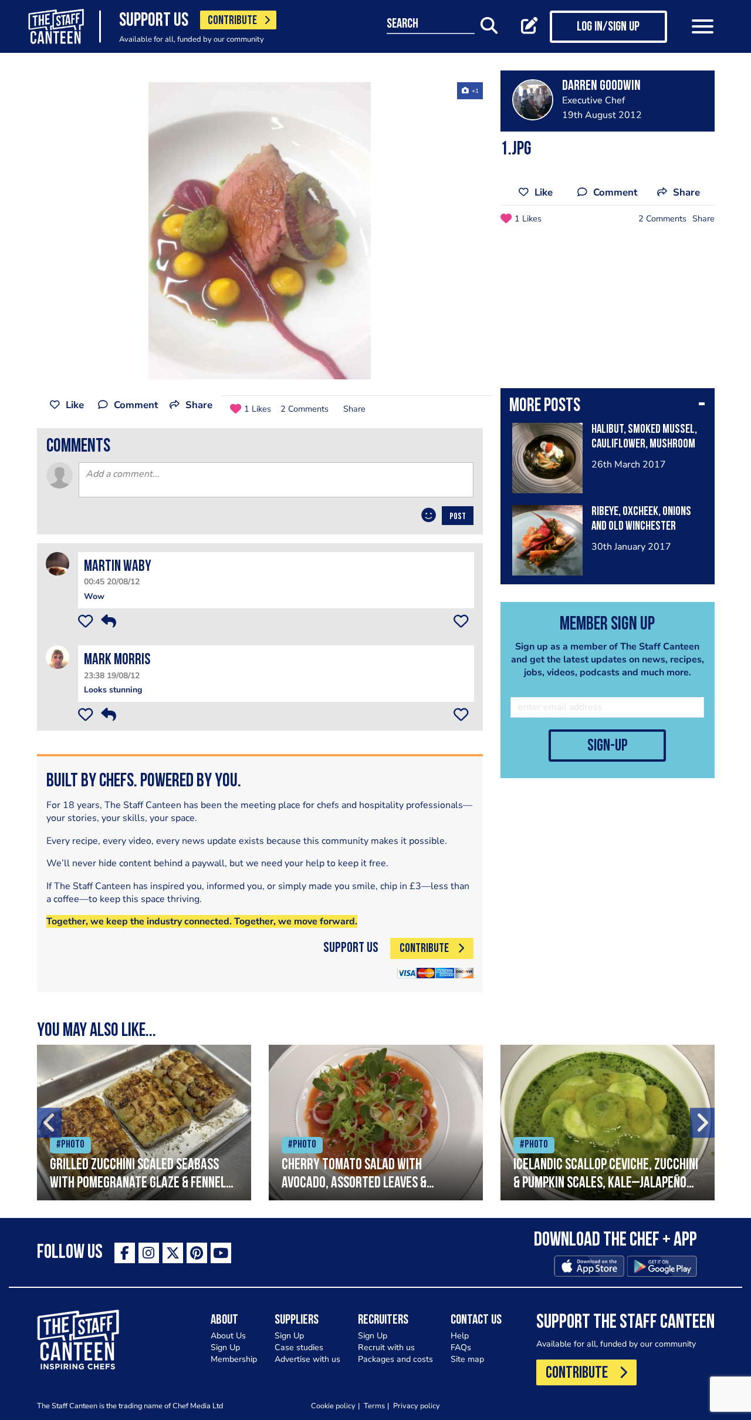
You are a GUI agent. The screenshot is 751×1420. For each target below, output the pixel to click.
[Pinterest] (197, 1253)
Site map (467, 1359)
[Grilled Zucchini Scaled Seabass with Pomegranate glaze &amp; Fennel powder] (144, 1122)
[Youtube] (221, 1253)
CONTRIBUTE (232, 21)
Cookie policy (333, 1406)
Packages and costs (395, 1359)
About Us (228, 1335)
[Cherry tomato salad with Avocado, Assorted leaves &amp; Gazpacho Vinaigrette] (376, 1122)
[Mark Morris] (57, 656)
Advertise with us (307, 1359)
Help (460, 1335)
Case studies (299, 1347)
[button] (607, 407)
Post (457, 516)
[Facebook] (124, 1253)
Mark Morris (117, 660)
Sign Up (225, 1347)
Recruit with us (386, 1347)
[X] (173, 1253)
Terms (374, 1406)
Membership (234, 1359)
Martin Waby (117, 567)
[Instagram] (148, 1253)
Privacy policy (416, 1406)
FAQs (461, 1347)
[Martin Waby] (57, 563)
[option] (260, 230)
